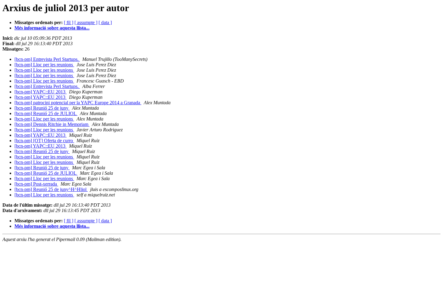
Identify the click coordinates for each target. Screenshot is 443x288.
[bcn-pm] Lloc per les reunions (44, 64)
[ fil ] (68, 22)
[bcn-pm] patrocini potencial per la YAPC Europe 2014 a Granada (77, 102)
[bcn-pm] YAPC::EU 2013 (40, 91)
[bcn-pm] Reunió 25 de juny (42, 108)
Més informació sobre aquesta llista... (52, 27)
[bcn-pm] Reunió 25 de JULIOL (45, 113)
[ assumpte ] (85, 22)
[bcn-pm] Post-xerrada (36, 183)
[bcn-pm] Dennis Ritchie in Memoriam (52, 124)
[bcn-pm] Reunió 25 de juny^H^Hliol (51, 189)
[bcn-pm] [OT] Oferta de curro (44, 140)
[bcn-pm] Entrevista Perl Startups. (47, 59)
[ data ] (105, 22)
